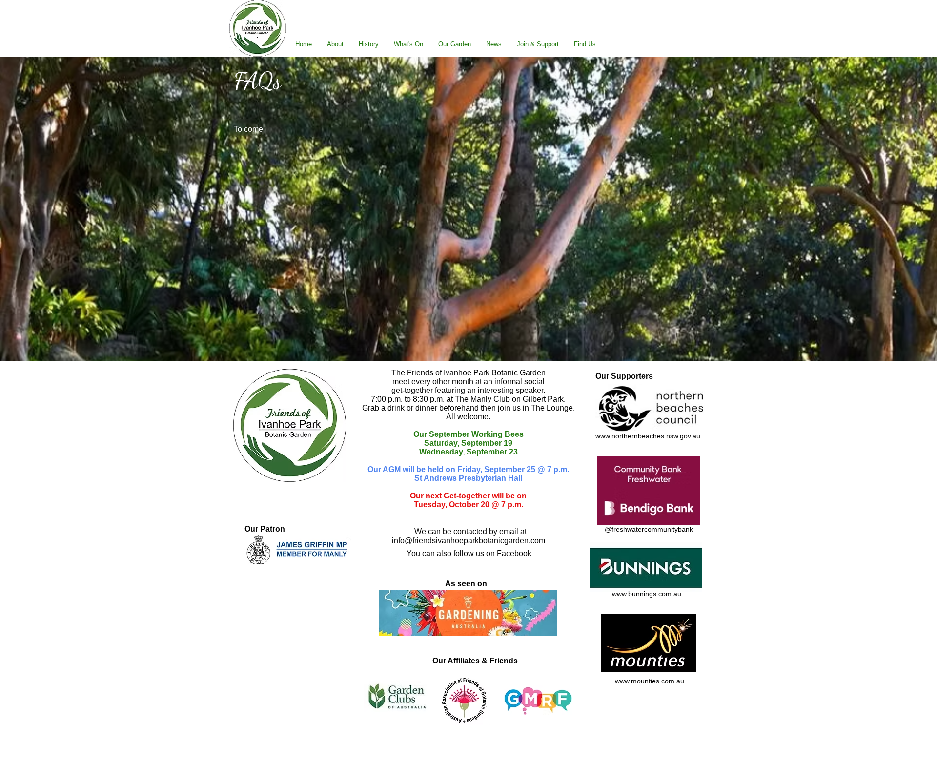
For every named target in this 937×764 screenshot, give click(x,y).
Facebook (514, 553)
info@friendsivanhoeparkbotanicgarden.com (468, 541)
